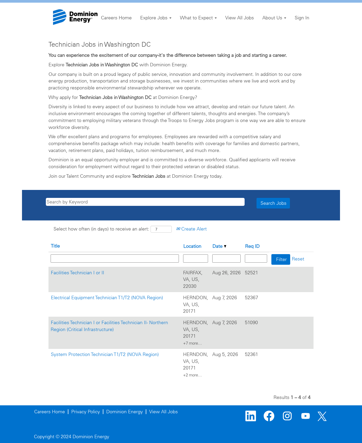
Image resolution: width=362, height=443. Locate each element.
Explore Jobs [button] (154, 18)
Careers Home (116, 18)
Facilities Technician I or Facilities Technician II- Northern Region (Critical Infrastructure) (109, 325)
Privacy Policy (85, 412)
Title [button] (55, 246)
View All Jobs (239, 18)
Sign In (302, 18)
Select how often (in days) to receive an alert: (101, 229)
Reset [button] (298, 259)
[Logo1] (75, 17)
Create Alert (193, 229)
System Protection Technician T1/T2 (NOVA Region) (105, 354)
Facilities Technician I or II (77, 273)
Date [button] (218, 246)
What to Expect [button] (197, 18)
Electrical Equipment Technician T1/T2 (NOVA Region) (107, 297)
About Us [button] (273, 18)
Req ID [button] (252, 246)
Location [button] (192, 246)
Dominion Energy (124, 412)
